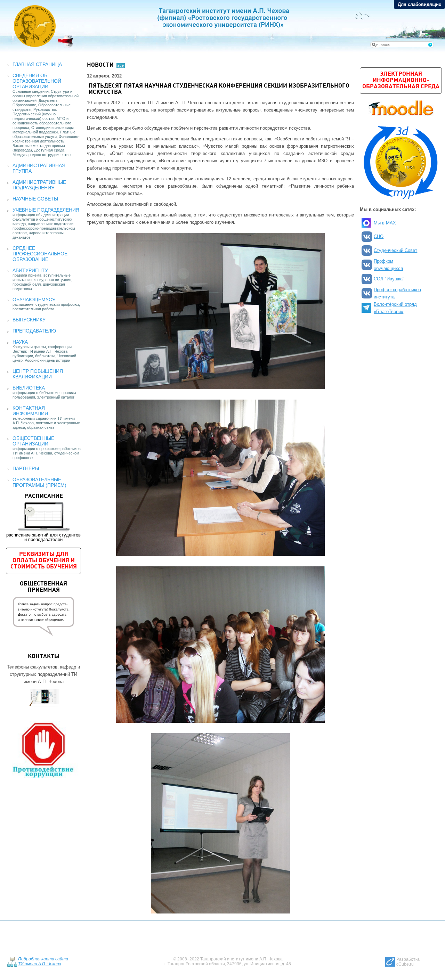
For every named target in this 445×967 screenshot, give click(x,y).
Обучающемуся (34, 299)
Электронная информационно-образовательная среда (400, 80)
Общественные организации (33, 440)
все (121, 65)
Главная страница (37, 64)
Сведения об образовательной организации (37, 81)
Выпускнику (29, 319)
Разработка (408, 962)
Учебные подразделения (46, 210)
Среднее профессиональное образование (40, 253)
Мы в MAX (385, 223)
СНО (378, 236)
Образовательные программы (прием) (39, 482)
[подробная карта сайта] (12, 961)
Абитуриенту (30, 270)
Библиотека (29, 388)
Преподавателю (34, 331)
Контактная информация (30, 410)
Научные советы (35, 199)
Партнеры (26, 468)
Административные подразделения (39, 184)
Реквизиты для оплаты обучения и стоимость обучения (43, 560)
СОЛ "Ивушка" (389, 278)
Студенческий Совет (395, 250)
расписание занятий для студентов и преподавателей (43, 518)
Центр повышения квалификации (38, 373)
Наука (20, 342)
